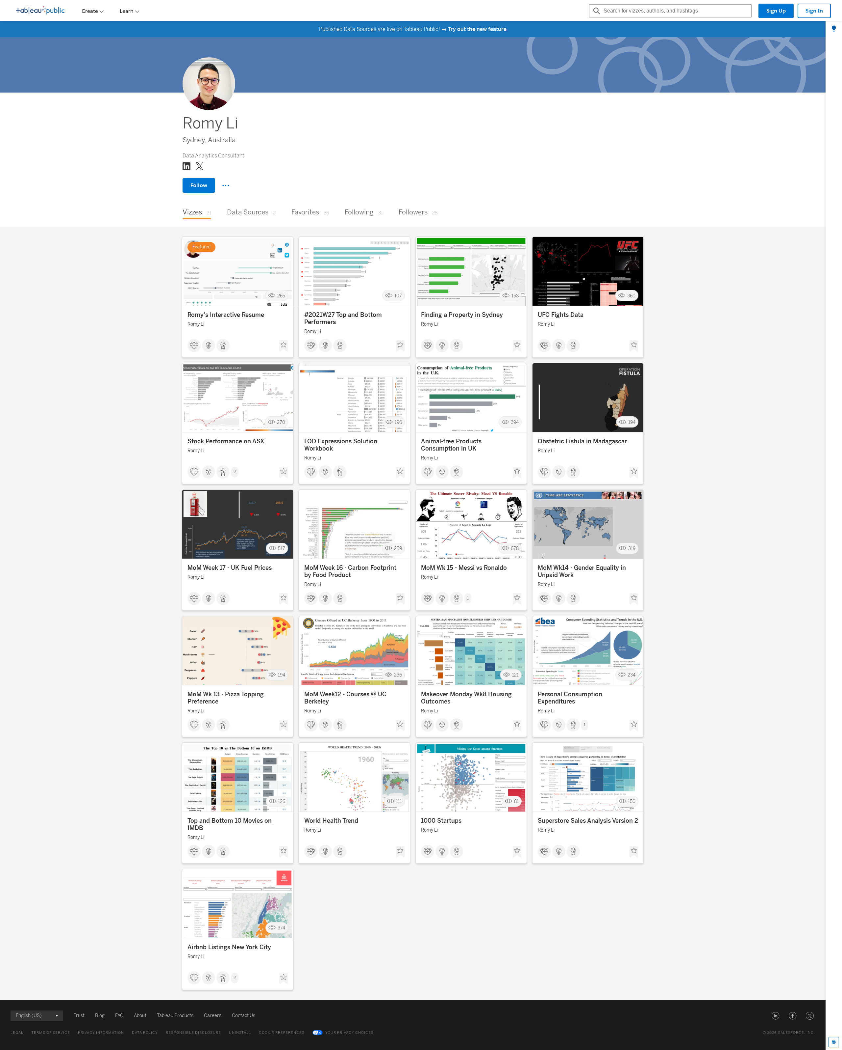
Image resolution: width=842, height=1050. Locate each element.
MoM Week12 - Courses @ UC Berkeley (345, 698)
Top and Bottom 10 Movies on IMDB (229, 824)
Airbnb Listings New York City (229, 947)
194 (631, 422)
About (140, 1015)
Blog (100, 1015)
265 (281, 295)
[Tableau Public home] (40, 11)
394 (515, 422)
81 (516, 801)
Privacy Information (101, 1033)
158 (515, 295)
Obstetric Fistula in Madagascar (582, 441)
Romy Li (195, 324)
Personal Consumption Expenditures (570, 698)
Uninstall (240, 1033)
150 (631, 801)
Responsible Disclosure (193, 1033)
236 (398, 675)
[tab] (834, 29)
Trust (79, 1015)
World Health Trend (331, 820)
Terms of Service (50, 1033)
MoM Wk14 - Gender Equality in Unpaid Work (582, 571)
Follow (198, 185)
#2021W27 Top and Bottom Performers (343, 318)
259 (398, 548)
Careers (212, 1015)
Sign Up (776, 10)
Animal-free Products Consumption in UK (451, 445)
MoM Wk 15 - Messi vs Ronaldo (464, 567)
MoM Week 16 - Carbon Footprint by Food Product (350, 571)
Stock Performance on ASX (225, 441)
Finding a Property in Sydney (462, 314)
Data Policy (145, 1033)
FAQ (119, 1015)
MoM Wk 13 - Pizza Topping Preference (225, 698)
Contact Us (243, 1015)
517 (281, 548)
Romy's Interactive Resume (225, 314)
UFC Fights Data (560, 314)
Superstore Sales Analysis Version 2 (588, 820)
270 (281, 422)
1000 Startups (441, 820)
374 (281, 928)
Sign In (814, 10)
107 (398, 295)
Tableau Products (175, 1015)
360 (631, 295)
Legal (17, 1033)
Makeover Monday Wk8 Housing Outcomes (466, 698)
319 (631, 548)
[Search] (595, 11)
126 (281, 801)
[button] (775, 1015)
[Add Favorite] (283, 346)
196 (398, 422)
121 (515, 675)
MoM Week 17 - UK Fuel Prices (229, 567)
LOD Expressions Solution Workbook (340, 445)
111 (399, 801)
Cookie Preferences (282, 1033)
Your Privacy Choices (349, 1033)
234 (631, 675)
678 (515, 548)
